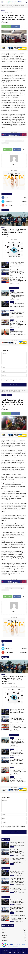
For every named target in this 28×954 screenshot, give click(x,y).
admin (6, 22)
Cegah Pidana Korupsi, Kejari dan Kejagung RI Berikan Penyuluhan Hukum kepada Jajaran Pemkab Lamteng (17, 271)
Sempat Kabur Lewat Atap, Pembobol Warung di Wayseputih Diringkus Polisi (17, 264)
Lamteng (3, 273)
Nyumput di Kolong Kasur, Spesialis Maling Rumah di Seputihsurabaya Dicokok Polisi (18, 333)
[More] (21, 26)
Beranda (3, 5)
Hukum (3, 227)
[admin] (2, 22)
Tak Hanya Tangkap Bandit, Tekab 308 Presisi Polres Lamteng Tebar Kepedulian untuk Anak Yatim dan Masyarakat (13, 232)
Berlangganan (23, 205)
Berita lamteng (5, 142)
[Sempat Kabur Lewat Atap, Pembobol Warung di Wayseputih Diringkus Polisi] (5, 265)
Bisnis (7, 5)
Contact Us (14, 952)
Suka (25, 197)
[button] (26, 2)
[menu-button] (2, 2)
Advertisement (7, 952)
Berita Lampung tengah (18, 140)
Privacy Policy (21, 952)
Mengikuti (24, 201)
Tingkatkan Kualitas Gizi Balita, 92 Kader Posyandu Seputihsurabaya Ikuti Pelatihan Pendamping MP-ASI (18, 279)
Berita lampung (9, 140)
